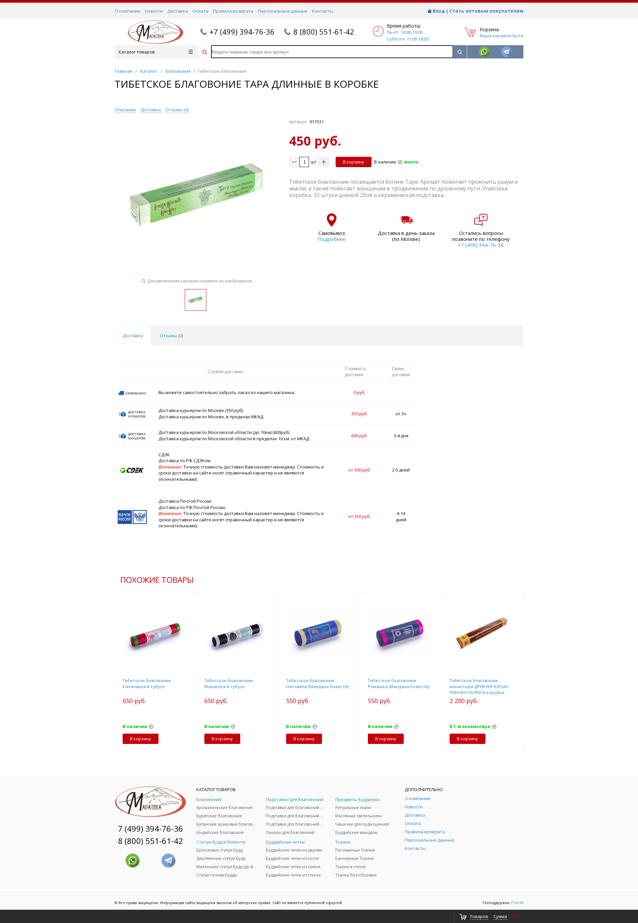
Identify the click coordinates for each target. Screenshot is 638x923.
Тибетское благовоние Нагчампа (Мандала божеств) (317, 683)
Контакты (322, 11)
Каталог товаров (137, 52)
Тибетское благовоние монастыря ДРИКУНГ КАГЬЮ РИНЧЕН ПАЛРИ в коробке (479, 686)
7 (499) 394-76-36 (150, 828)
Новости (154, 11)
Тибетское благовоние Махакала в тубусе (228, 683)
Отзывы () (176, 110)
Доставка (177, 11)
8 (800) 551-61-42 (323, 32)
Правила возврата (233, 11)
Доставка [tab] (133, 336)
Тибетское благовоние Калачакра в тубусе (147, 683)
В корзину (353, 162)
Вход (439, 11)
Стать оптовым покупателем (486, 11)
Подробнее (331, 239)
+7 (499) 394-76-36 (242, 32)
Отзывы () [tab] (171, 336)
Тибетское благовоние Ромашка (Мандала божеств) (398, 683)
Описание (125, 110)
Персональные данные (282, 11)
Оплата (200, 11)
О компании (127, 11)
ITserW (517, 902)
